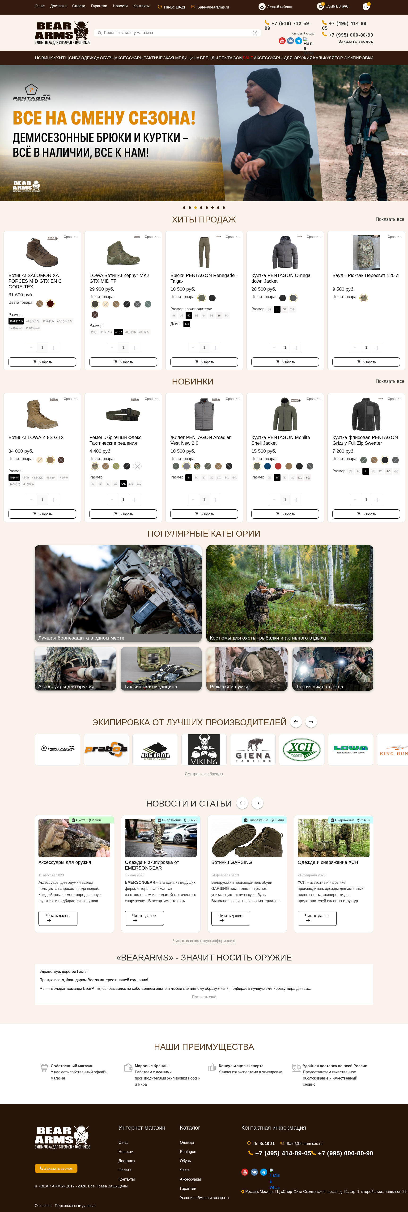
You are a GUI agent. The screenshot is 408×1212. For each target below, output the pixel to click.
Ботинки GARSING (231, 862)
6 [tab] (213, 208)
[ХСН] (301, 749)
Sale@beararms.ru (213, 7)
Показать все (390, 219)
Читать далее (57, 916)
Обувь (185, 1161)
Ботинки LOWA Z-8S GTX (36, 437)
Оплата (78, 6)
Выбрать (45, 362)
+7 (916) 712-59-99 (288, 25)
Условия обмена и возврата (204, 1198)
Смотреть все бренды (204, 774)
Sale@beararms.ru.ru (305, 1144)
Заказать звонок (356, 41)
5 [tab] (208, 208)
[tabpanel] (204, 133)
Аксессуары (190, 1179)
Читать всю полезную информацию (204, 941)
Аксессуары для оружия (64, 862)
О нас (40, 6)
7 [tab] (219, 208)
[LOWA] (350, 749)
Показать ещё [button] (204, 997)
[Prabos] (106, 749)
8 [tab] (225, 208)
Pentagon (188, 1152)
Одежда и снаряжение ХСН (328, 862)
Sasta (185, 1170)
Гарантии (99, 6)
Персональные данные (75, 1206)
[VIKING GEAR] (204, 749)
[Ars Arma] (155, 749)
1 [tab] (185, 208)
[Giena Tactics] (253, 749)
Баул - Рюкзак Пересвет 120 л (365, 275)
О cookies (43, 1206)
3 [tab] (196, 208)
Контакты (141, 6)
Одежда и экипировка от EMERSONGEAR (152, 865)
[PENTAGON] (57, 749)
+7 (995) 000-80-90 (351, 34)
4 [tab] (202, 208)
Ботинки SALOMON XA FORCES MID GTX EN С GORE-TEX (35, 281)
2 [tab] (191, 208)
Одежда (187, 1142)
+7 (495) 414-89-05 (345, 25)
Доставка (58, 6)
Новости (120, 6)
